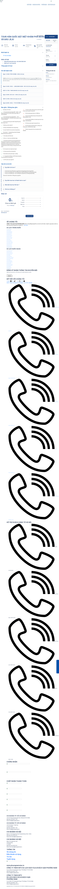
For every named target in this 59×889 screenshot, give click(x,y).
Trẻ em (47, 55)
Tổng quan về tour (6, 66)
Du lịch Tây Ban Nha (10, 258)
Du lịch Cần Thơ (9, 244)
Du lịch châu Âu (9, 256)
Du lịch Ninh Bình (9, 231)
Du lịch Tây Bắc (9, 240)
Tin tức (9, 857)
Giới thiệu (29, 4)
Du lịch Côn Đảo (9, 247)
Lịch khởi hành (49, 45)
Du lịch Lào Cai (9, 245)
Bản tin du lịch (51, 4)
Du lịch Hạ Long (9, 238)
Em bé (47, 59)
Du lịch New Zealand (10, 257)
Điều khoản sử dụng (14, 854)
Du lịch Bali (8, 255)
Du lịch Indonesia (9, 265)
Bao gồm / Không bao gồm (9, 107)
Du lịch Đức (8, 259)
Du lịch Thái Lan (9, 251)
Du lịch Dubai (9, 263)
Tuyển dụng (44, 4)
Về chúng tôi (11, 852)
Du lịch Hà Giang (9, 237)
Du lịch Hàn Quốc (9, 250)
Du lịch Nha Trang (9, 241)
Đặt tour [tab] (48, 40)
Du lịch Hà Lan (9, 267)
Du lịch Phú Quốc (9, 235)
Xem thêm (26, 225)
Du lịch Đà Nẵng (9, 232)
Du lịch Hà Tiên (9, 236)
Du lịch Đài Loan (9, 254)
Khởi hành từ (5, 52)
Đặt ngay (51, 64)
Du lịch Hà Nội (9, 229)
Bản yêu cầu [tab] (54, 41)
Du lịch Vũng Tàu (9, 246)
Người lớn (48, 50)
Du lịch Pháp (9, 266)
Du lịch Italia (9, 268)
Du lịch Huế (8, 239)
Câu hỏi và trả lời (6, 164)
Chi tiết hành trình (6, 71)
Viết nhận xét (4, 212)
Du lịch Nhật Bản (9, 260)
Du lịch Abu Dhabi (10, 264)
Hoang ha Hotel (36, 4)
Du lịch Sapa (9, 230)
